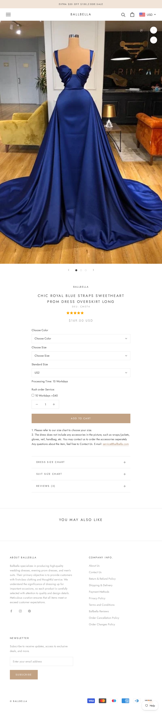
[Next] (93, 270)
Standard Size (40, 364)
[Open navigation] (8, 14)
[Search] (123, 14)
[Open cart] (132, 14)
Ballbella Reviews (99, 611)
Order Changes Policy (102, 624)
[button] (75, 313)
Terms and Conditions (102, 605)
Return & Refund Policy (102, 579)
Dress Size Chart (50, 462)
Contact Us (95, 572)
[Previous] (68, 270)
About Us (94, 566)
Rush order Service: (43, 389)
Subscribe (24, 674)
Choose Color (40, 330)
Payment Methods (99, 592)
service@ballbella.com (116, 444)
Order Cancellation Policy (104, 618)
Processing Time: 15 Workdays (50, 381)
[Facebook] (11, 611)
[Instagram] (20, 611)
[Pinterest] (29, 611)
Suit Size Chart (49, 474)
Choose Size (39, 347)
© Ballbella (18, 701)
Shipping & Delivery (100, 585)
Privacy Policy (97, 598)
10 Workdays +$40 (46, 396)
